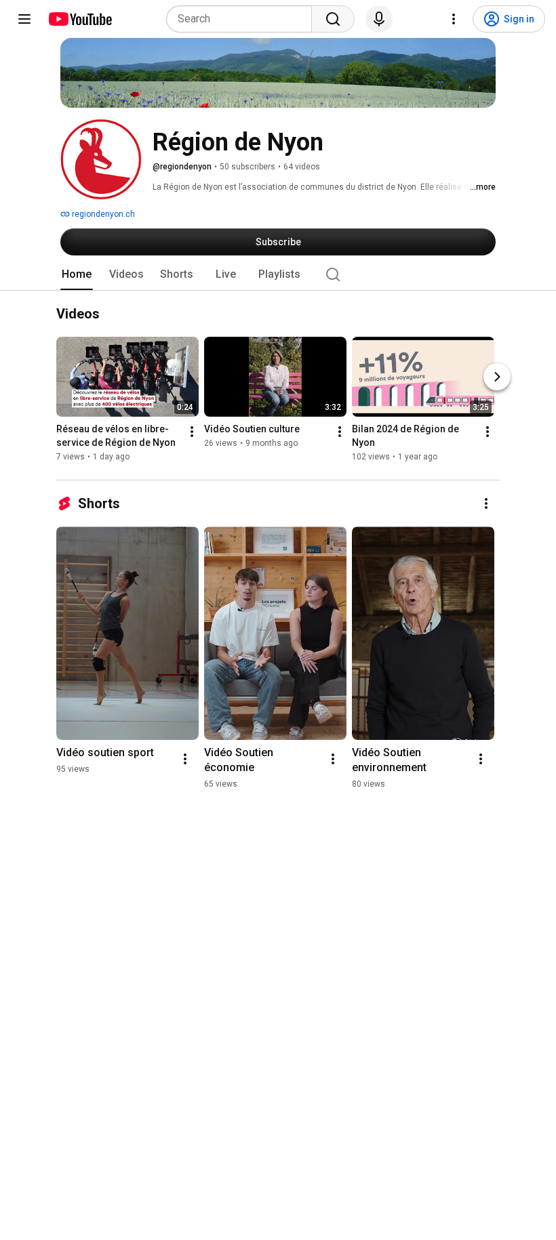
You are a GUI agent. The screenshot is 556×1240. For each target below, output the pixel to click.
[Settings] (453, 19)
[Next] (497, 377)
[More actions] (191, 432)
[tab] (76, 274)
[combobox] (243, 19)
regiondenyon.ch (102, 214)
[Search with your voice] (379, 19)
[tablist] (278, 274)
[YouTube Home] (79, 19)
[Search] (333, 19)
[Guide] (24, 19)
